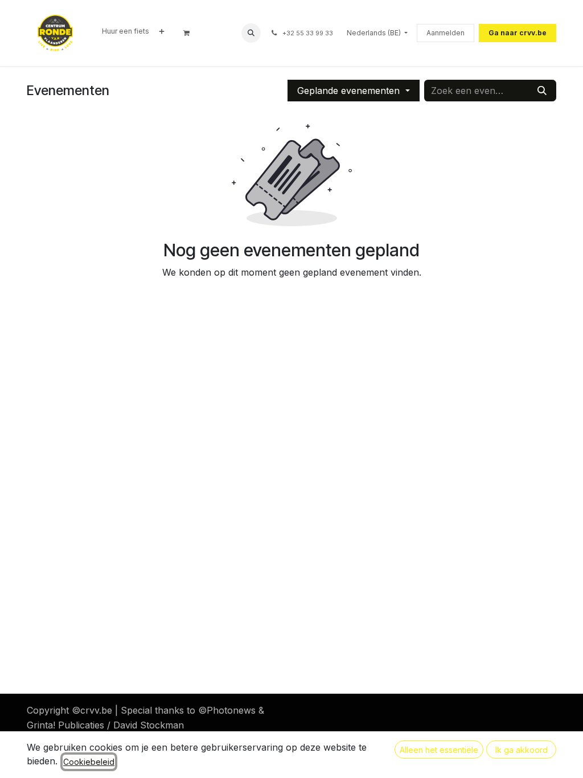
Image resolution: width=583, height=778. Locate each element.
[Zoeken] (542, 90)
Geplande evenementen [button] (350, 90)
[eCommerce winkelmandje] (190, 33)
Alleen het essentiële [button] (439, 750)
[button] (251, 33)
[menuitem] (125, 31)
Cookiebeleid (88, 762)
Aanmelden (445, 32)
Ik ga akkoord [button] (521, 750)
